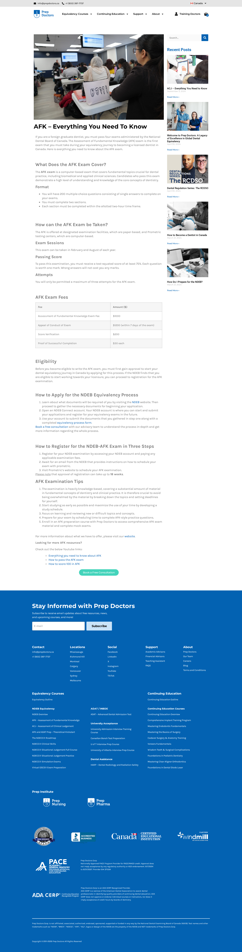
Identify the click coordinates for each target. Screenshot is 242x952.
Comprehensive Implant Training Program (169, 720)
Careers (187, 661)
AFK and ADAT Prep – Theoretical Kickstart (53, 732)
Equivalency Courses (75, 13)
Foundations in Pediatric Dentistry (165, 755)
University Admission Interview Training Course (111, 731)
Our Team (188, 656)
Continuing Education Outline (163, 699)
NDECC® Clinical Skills (44, 743)
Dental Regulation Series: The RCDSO (187, 188)
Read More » (173, 97)
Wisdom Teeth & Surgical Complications (169, 749)
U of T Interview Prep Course (105, 744)
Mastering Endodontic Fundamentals (167, 726)
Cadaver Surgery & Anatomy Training (167, 738)
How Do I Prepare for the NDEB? (184, 281)
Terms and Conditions (194, 670)
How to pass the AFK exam (66, 560)
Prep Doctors (189, 651)
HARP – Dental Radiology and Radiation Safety (114, 765)
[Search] (205, 37)
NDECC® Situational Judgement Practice (53, 755)
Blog (185, 665)
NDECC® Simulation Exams (46, 761)
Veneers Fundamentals (159, 743)
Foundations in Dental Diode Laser (165, 767)
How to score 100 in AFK (64, 564)
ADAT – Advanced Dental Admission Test (111, 714)
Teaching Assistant (155, 661)
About (156, 13)
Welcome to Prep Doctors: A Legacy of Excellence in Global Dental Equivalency (187, 138)
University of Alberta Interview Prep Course (112, 750)
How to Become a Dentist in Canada (187, 235)
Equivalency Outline (42, 699)
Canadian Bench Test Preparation (108, 738)
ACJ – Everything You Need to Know (187, 88)
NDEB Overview (40, 714)
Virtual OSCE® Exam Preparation (49, 767)
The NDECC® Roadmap (44, 738)
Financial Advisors (155, 656)
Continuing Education (110, 13)
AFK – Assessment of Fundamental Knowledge (56, 720)
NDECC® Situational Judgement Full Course (54, 749)
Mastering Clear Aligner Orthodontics (167, 761)
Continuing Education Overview (164, 714)
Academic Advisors (155, 651)
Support (138, 13)
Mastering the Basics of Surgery (164, 732)
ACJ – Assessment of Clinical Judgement (53, 726)
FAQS (148, 665)
